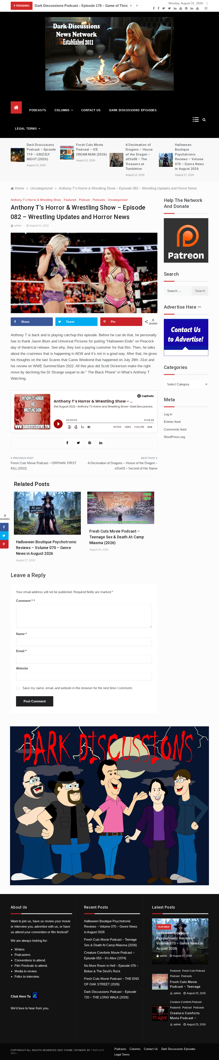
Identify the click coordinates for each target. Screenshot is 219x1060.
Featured (70, 199)
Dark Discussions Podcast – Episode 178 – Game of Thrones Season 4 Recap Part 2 (103, 5)
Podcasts (37, 110)
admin (18, 225)
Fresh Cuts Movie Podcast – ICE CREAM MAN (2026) (91, 149)
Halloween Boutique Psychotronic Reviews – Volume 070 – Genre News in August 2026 (46, 548)
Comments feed (175, 429)
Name (21, 634)
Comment (24, 601)
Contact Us (91, 110)
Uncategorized (117, 199)
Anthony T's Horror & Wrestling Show (36, 199)
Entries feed (172, 421)
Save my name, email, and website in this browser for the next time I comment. (77, 688)
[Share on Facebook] (4, 527)
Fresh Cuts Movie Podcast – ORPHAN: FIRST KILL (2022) (43, 465)
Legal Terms (26, 128)
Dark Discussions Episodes (133, 110)
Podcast (84, 199)
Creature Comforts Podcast (185, 1002)
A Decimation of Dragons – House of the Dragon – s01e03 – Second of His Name (122, 465)
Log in (168, 414)
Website (22, 668)
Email (21, 651)
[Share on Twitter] (4, 535)
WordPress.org (174, 437)
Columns (62, 110)
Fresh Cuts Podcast (193, 970)
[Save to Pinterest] (4, 544)
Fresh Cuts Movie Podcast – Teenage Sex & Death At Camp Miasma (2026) (116, 537)
